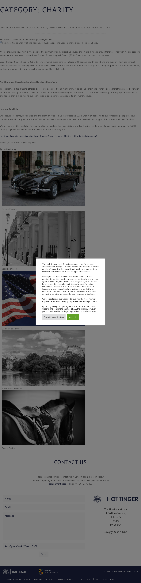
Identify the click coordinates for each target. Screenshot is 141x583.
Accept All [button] (73, 317)
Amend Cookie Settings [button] (54, 317)
